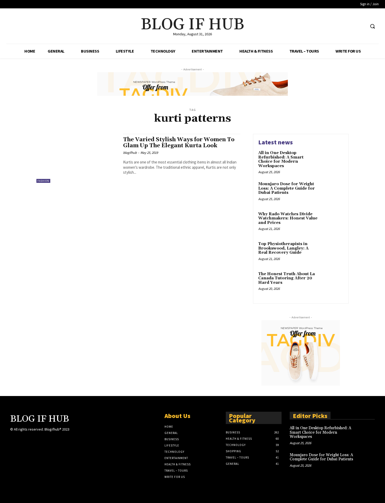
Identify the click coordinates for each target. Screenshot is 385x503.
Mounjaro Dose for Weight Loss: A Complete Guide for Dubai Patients (286, 188)
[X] (351, 26)
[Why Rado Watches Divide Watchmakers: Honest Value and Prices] (332, 222)
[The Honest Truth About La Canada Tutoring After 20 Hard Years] (332, 282)
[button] (372, 26)
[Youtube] (361, 26)
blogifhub (130, 152)
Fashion (43, 181)
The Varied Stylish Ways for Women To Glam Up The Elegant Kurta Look (178, 142)
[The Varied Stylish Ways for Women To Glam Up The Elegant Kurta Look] (77, 158)
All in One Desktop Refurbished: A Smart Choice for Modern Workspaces (281, 159)
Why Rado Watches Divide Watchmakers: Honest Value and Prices (287, 218)
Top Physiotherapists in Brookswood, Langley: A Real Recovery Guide (283, 248)
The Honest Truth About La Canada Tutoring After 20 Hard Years (286, 278)
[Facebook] (341, 26)
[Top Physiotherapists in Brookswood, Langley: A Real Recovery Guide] (332, 252)
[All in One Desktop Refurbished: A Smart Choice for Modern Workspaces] (332, 161)
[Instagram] (82, 434)
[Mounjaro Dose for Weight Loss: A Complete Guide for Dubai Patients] (332, 192)
